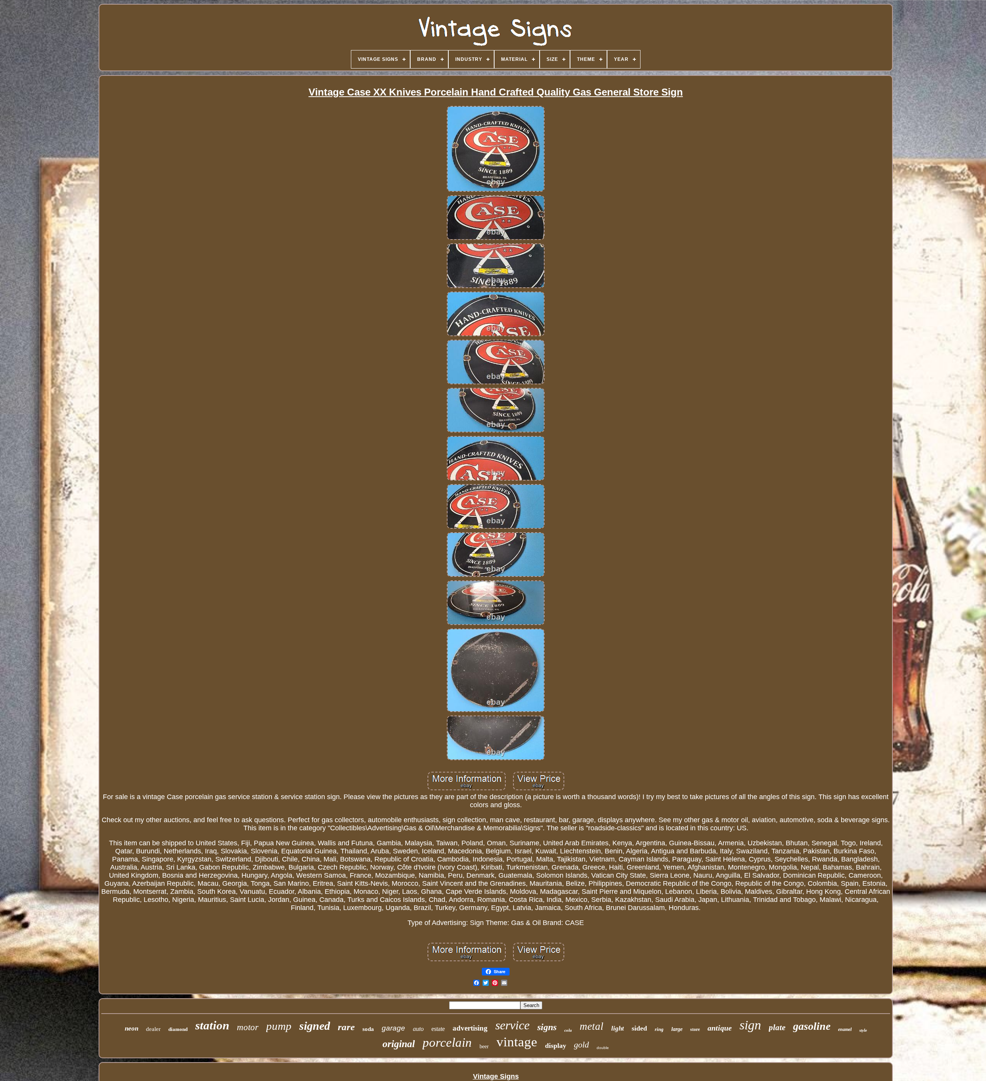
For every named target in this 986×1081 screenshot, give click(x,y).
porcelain (447, 1042)
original (398, 1043)
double (603, 1048)
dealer (153, 1029)
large (676, 1029)
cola (568, 1030)
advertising (470, 1028)
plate (777, 1027)
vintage (516, 1041)
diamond (178, 1029)
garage (393, 1028)
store (695, 1029)
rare (346, 1027)
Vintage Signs (496, 1076)
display (555, 1045)
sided (639, 1028)
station (212, 1025)
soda (368, 1029)
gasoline (811, 1026)
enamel (845, 1029)
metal (592, 1026)
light (617, 1028)
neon (131, 1028)
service (512, 1025)
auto (418, 1029)
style (863, 1030)
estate (438, 1029)
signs (547, 1027)
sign (750, 1025)
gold (581, 1044)
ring (659, 1029)
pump (279, 1026)
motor (247, 1027)
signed (314, 1025)
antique (720, 1028)
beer (484, 1046)
